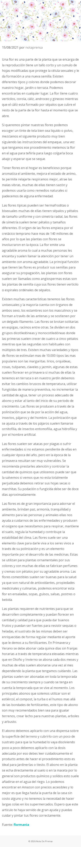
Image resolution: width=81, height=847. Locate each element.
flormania (21, 824)
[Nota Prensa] (15, 6)
